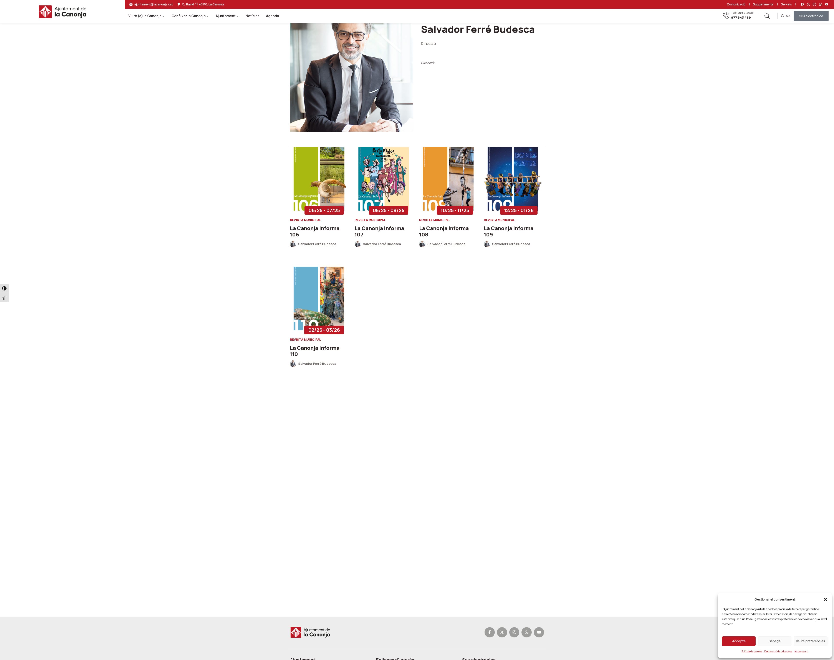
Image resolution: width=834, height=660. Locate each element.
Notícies (253, 15)
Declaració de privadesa (778, 651)
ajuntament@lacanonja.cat (153, 4)
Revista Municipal (305, 220)
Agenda (272, 15)
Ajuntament (226, 15)
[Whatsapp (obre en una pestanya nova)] (820, 4)
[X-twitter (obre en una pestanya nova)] (808, 4)
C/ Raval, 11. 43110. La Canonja (203, 4)
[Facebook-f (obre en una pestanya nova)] (490, 632)
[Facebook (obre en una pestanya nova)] (802, 4)
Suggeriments (763, 4)
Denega (775, 641)
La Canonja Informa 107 (379, 231)
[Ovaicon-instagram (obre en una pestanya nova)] (814, 4)
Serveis (786, 4)
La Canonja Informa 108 (444, 231)
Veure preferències (810, 641)
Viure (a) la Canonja (145, 15)
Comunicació (736, 4)
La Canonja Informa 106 (314, 231)
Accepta (739, 641)
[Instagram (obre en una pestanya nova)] (514, 632)
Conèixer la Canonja (189, 15)
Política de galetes (751, 651)
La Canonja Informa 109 (508, 231)
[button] (825, 599)
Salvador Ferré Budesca (317, 244)
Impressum (801, 651)
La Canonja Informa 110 (314, 351)
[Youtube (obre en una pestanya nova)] (827, 4)
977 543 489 (741, 17)
